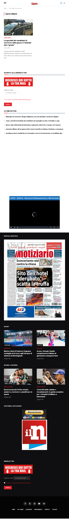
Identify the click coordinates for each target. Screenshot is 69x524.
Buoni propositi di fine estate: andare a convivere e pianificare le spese (18, 391)
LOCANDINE (29, 509)
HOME (13, 509)
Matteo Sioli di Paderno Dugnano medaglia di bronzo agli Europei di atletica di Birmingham (18, 353)
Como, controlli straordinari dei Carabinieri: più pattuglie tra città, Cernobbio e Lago (32, 121)
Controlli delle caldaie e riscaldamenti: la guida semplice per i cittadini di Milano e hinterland (50, 393)
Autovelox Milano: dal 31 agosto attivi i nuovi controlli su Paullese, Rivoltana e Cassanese (34, 129)
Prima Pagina (8, 34)
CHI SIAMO (20, 509)
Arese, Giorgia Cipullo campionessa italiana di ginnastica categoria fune (47, 353)
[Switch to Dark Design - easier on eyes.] (61, 3)
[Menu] (5, 3)
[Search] (64, 3)
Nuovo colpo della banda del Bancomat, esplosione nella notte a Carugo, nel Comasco (33, 125)
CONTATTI (47, 509)
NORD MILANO (8, 345)
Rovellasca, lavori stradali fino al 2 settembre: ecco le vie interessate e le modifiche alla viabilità (34, 133)
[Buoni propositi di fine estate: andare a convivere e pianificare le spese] (18, 377)
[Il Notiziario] (35, 3)
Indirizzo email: (8, 478)
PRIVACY (54, 509)
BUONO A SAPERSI (8, 383)
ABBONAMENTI (38, 509)
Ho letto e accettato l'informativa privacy (18, 483)
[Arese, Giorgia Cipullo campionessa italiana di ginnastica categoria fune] (51, 338)
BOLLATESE (39, 345)
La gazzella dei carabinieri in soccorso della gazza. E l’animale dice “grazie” (17, 42)
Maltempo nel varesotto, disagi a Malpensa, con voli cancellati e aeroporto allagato (32, 117)
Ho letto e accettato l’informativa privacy (18, 99)
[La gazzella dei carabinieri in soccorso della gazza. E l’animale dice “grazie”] (18, 27)
